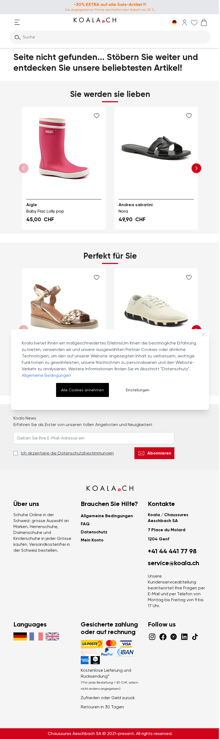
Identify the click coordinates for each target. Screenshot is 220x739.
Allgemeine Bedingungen (46, 375)
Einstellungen (137, 390)
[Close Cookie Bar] (203, 334)
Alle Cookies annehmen (82, 390)
